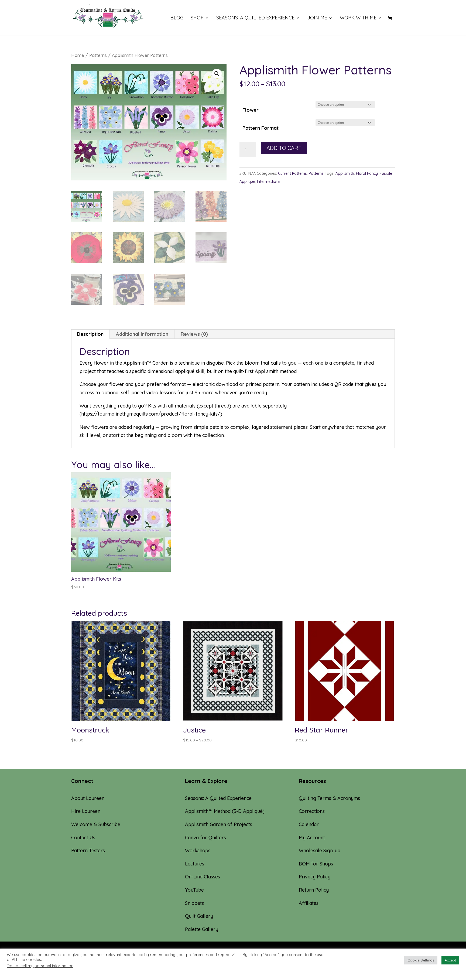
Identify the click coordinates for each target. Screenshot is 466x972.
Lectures (194, 864)
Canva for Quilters (205, 837)
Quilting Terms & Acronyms (329, 798)
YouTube (194, 890)
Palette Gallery (201, 929)
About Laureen (87, 798)
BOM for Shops (316, 864)
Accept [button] (450, 960)
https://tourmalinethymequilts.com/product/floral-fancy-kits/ (150, 414)
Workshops (197, 850)
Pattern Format (260, 128)
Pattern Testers (88, 850)
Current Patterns (292, 173)
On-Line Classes (202, 877)
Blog (176, 18)
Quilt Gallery (199, 916)
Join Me (317, 18)
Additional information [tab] (142, 334)
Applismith (344, 173)
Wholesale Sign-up (319, 850)
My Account (312, 837)
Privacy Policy (314, 877)
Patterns (98, 55)
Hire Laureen (85, 811)
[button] (217, 73)
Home (77, 55)
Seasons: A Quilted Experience (255, 18)
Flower (250, 110)
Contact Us (83, 837)
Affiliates (308, 903)
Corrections (312, 811)
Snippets (194, 903)
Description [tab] (90, 334)
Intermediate (268, 181)
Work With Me (358, 18)
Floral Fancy (367, 173)
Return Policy (314, 890)
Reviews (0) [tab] (194, 334)
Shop (197, 18)
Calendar (309, 824)
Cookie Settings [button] (420, 960)
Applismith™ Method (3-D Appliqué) (225, 811)
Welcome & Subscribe (95, 824)
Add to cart (283, 148)
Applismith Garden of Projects (218, 824)
